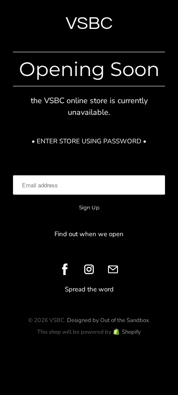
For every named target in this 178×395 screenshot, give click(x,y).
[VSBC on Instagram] (89, 269)
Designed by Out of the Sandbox (108, 320)
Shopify (131, 332)
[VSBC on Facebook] (65, 269)
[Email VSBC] (113, 269)
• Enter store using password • (89, 141)
